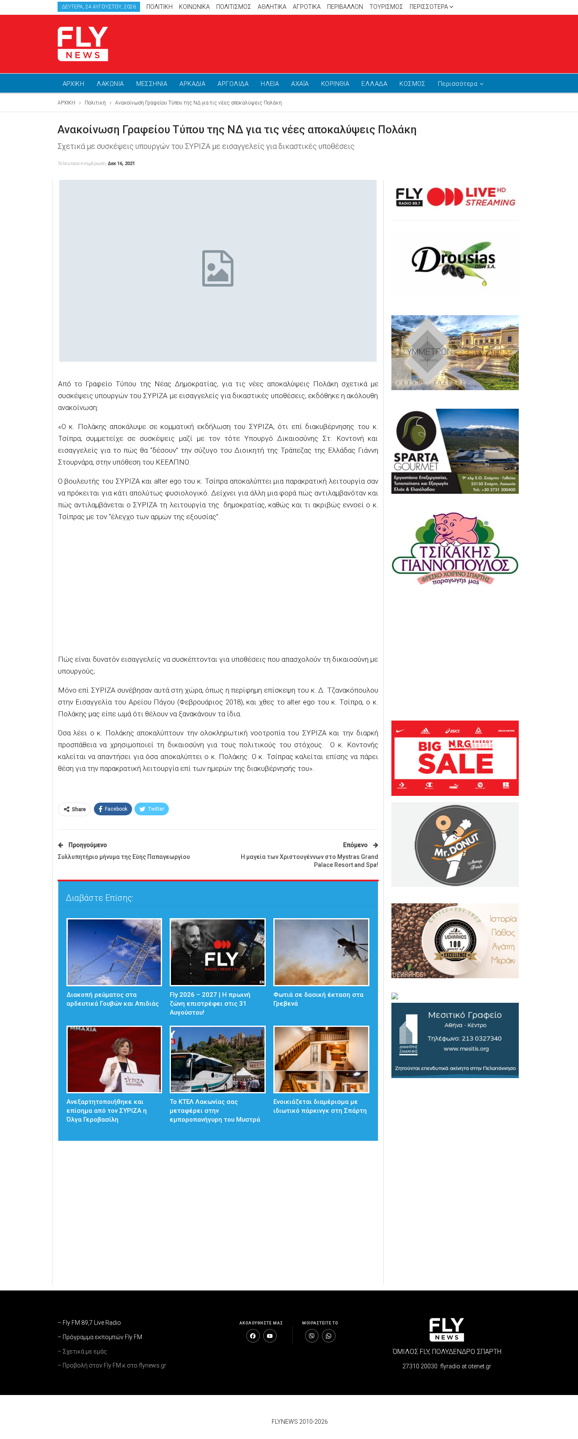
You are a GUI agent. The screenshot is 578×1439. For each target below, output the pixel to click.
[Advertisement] (369, 42)
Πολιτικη (159, 6)
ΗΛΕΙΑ (270, 84)
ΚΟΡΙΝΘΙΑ (335, 84)
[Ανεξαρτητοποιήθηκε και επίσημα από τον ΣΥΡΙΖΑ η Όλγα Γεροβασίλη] (114, 1059)
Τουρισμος (386, 6)
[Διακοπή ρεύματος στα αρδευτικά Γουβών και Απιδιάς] (114, 952)
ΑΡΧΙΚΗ (74, 84)
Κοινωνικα (194, 6)
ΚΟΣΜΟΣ (412, 84)
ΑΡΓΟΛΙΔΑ (232, 84)
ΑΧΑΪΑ (299, 84)
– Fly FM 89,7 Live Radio (89, 1322)
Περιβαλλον (345, 6)
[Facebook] (253, 1336)
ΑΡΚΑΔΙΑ (192, 84)
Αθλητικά (272, 6)
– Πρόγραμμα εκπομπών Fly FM (100, 1337)
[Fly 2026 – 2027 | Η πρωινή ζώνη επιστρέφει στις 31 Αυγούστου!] (217, 952)
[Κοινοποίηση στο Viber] (312, 1336)
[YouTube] (270, 1336)
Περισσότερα (429, 6)
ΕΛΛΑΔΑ (374, 84)
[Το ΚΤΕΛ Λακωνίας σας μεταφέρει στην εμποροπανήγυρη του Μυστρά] (217, 1059)
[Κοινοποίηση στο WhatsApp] (329, 1336)
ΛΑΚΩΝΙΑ (110, 84)
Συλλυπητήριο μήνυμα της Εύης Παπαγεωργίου (124, 856)
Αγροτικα (307, 6)
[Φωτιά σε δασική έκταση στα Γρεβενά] (321, 952)
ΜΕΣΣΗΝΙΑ (152, 84)
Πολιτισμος (233, 6)
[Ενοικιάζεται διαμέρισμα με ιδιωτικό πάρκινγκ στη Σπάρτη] (321, 1059)
